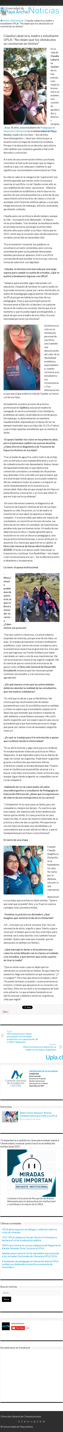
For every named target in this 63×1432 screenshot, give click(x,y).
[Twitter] (24, 1422)
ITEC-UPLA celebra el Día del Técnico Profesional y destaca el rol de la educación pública (29, 1239)
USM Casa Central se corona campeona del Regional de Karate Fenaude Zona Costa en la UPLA (31, 1247)
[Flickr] (31, 1422)
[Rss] (19, 1422)
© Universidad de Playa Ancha (17, 1426)
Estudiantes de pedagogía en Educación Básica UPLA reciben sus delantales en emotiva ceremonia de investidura (30, 1264)
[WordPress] (43, 1422)
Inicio (6, 20)
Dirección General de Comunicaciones (21, 1416)
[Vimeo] (40, 1422)
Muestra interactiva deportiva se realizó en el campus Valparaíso (39, 1047)
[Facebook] (22, 1422)
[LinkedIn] (28, 1422)
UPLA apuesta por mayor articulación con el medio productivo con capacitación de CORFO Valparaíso (22, 1036)
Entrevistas (17, 20)
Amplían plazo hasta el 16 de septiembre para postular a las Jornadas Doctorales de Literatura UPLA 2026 (30, 1255)
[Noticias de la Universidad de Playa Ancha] (31, 10)
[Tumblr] (37, 1422)
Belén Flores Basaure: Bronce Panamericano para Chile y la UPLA (38, 1114)
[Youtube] (34, 1422)
